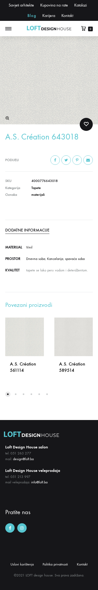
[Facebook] (10, 528)
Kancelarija (55, 259)
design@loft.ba (23, 459)
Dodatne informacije (27, 230)
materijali (38, 194)
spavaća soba (75, 259)
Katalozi (80, 5)
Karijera (48, 15)
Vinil (29, 247)
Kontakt (67, 15)
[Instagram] (22, 528)
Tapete (36, 188)
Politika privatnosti (55, 564)
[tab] (49, 230)
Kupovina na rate (54, 5)
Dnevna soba (35, 259)
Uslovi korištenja (22, 564)
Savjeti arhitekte (21, 5)
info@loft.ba (39, 482)
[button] (7, 394)
